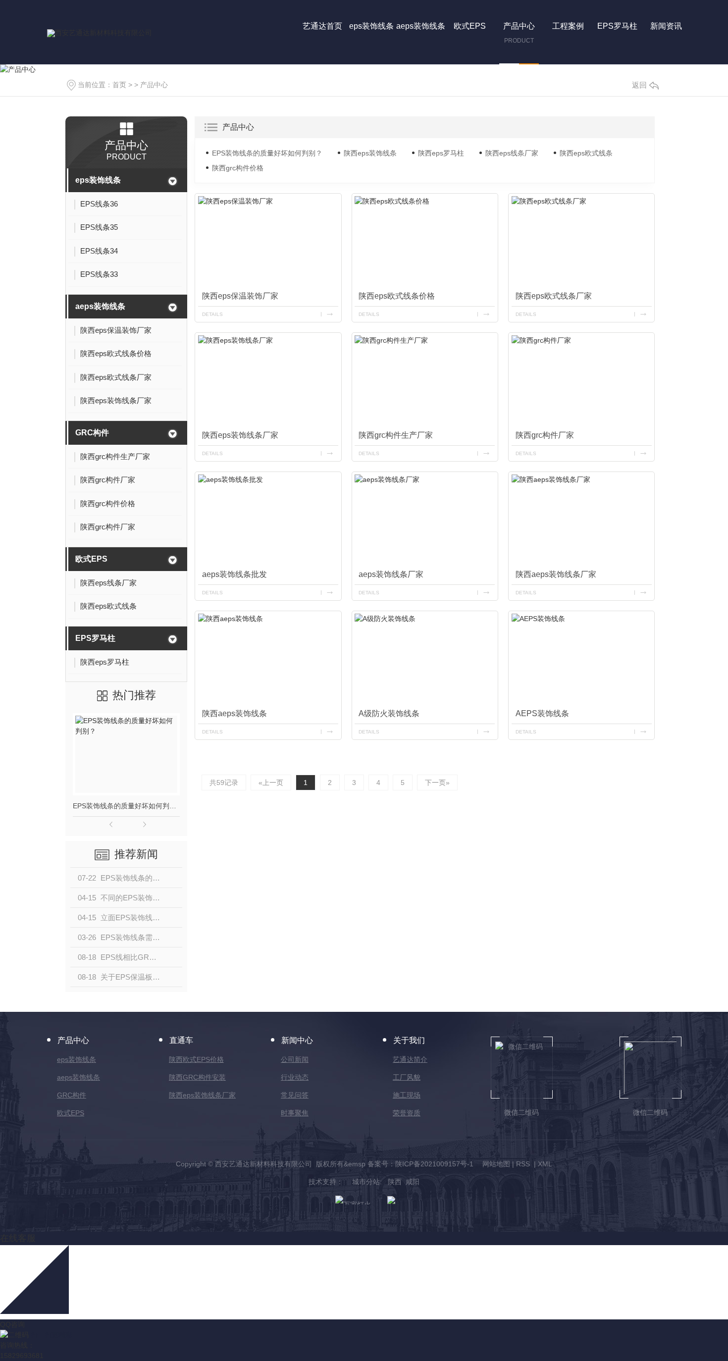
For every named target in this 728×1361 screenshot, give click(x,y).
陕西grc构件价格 (237, 168)
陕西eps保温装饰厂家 (240, 296)
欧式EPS (91, 559)
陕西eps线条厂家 (511, 153)
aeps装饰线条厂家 (391, 574)
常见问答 (295, 1095)
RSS (524, 1164)
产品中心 (154, 85)
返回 (639, 85)
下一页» (437, 782)
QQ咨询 (12, 1324)
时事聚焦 (295, 1113)
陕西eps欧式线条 (586, 153)
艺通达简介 (410, 1059)
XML (545, 1164)
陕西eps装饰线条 (370, 153)
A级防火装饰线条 (389, 713)
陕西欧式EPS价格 (196, 1059)
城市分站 (366, 1182)
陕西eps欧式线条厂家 (554, 296)
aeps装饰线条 (100, 306)
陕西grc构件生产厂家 (396, 435)
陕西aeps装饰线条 (234, 713)
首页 (119, 85)
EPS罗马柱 (95, 638)
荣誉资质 (406, 1113)
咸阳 (412, 1182)
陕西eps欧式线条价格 (397, 296)
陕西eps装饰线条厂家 (240, 435)
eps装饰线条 (98, 180)
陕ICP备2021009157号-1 (434, 1164)
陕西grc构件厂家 (545, 435)
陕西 (395, 1182)
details (212, 314)
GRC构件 (92, 432)
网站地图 (496, 1164)
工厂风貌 (406, 1077)
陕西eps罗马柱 (441, 153)
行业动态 (295, 1077)
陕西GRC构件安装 (197, 1077)
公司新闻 (295, 1059)
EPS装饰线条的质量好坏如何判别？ (126, 806)
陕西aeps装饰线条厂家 (556, 574)
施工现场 (406, 1095)
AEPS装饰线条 (542, 713)
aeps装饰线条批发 (234, 574)
